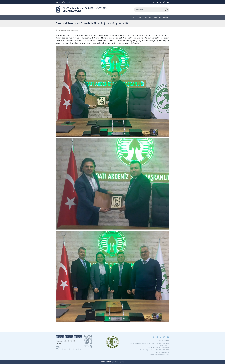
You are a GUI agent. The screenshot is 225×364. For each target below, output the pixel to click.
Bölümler (148, 17)
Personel (157, 17)
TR (68, 2)
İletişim (165, 17)
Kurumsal (139, 17)
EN (71, 2)
